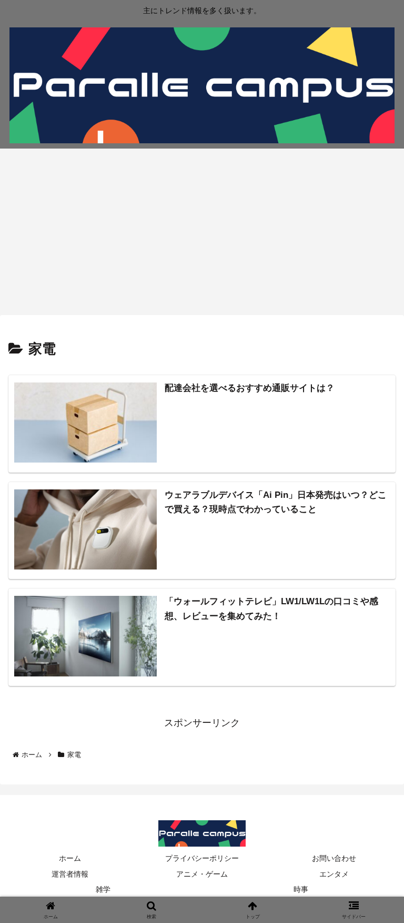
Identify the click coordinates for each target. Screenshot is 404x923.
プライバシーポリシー (202, 858)
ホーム (70, 858)
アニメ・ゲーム (202, 874)
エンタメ (334, 874)
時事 (301, 889)
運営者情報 (70, 874)
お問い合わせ (334, 858)
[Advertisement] (202, 235)
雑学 (103, 889)
